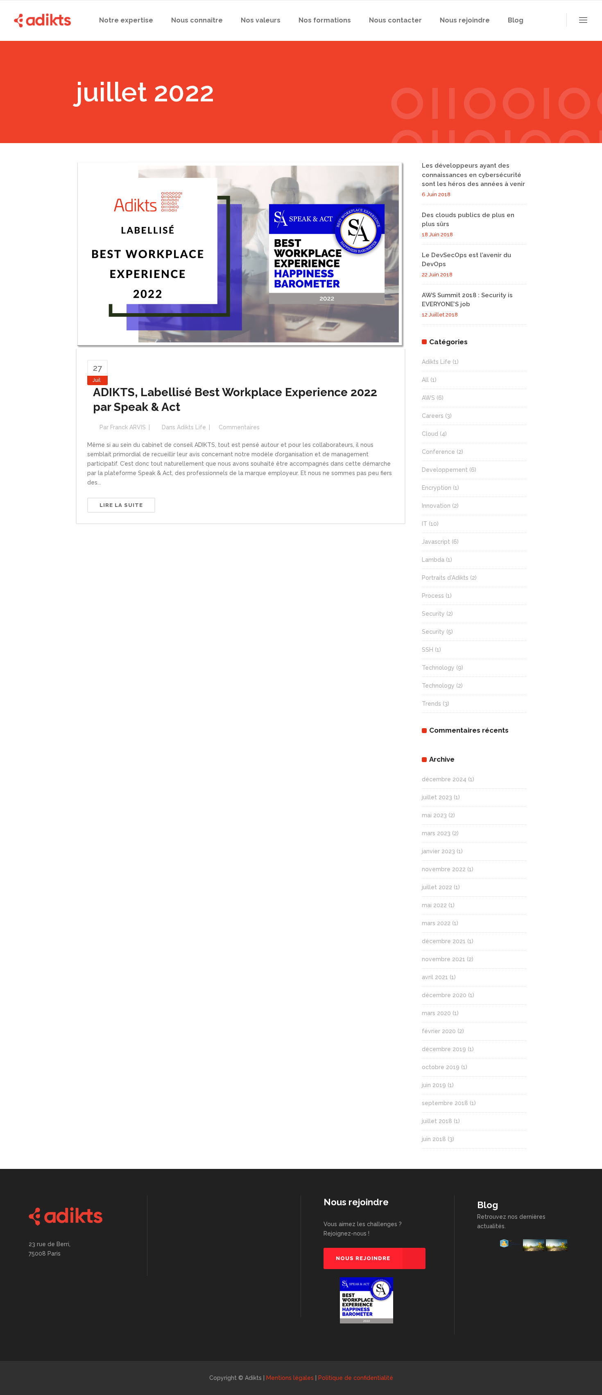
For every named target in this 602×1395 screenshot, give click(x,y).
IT (424, 523)
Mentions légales (290, 1378)
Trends (431, 703)
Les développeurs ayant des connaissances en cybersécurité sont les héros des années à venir (473, 175)
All (425, 380)
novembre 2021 (443, 959)
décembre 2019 (444, 1049)
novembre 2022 (444, 869)
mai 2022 (434, 905)
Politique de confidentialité (355, 1378)
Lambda (433, 559)
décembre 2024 (444, 779)
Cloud (430, 434)
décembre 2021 (444, 941)
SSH (427, 649)
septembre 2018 (445, 1103)
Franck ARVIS (128, 427)
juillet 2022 (437, 887)
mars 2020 (436, 1013)
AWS (428, 398)
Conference (438, 452)
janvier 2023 (438, 851)
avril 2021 (435, 977)
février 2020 (439, 1031)
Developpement (445, 469)
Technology (438, 667)
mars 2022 (436, 923)
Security (433, 613)
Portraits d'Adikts (445, 577)
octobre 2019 (440, 1067)
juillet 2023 (437, 797)
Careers (433, 416)
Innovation (436, 505)
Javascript (436, 541)
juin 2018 (434, 1139)
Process (433, 595)
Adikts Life (191, 427)
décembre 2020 (444, 995)
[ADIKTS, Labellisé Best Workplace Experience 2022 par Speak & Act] (240, 254)
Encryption (436, 487)
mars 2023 (436, 833)
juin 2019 (434, 1085)
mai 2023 (434, 815)
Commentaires (239, 427)
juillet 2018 (437, 1121)
